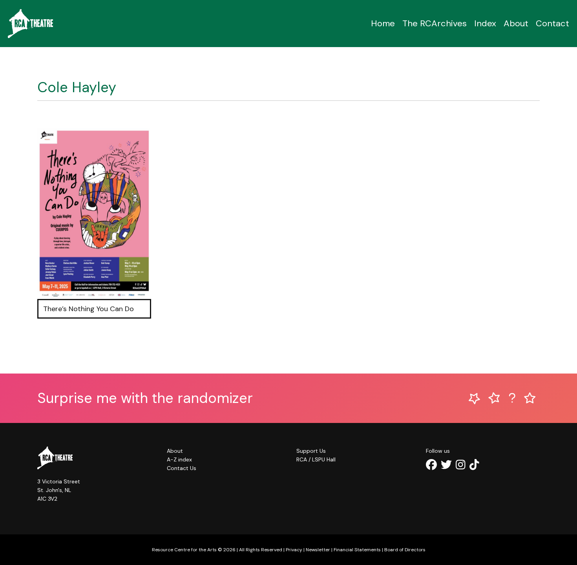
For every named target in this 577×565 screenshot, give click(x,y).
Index (485, 23)
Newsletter (318, 550)
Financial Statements (357, 550)
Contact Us (181, 468)
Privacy (294, 550)
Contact (552, 23)
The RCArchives (434, 23)
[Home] (30, 23)
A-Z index (179, 459)
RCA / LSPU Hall (316, 459)
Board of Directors (404, 550)
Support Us (311, 450)
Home (383, 23)
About (516, 23)
